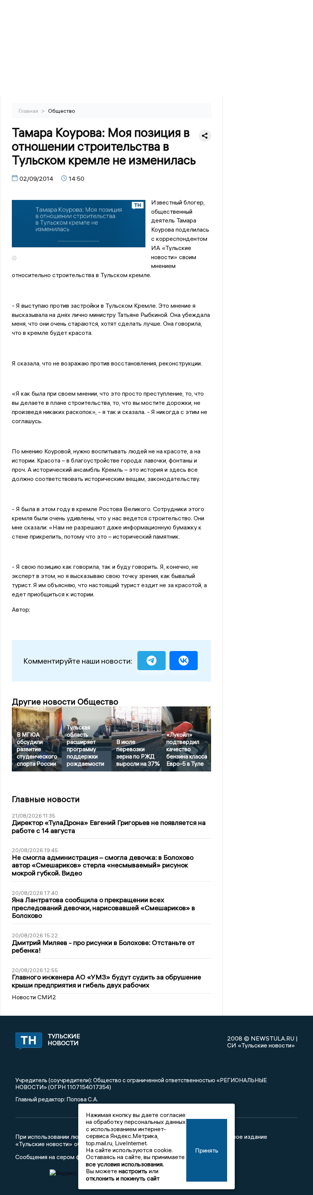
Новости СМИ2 (34, 997)
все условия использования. (125, 1164)
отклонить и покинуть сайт (123, 1178)
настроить (133, 1171)
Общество (61, 110)
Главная (29, 110)
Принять (206, 1150)
